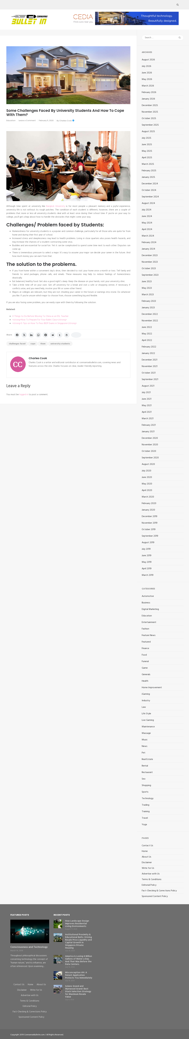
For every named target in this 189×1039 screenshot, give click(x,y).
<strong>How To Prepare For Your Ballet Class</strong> (39, 320)
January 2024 (148, 249)
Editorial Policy (149, 885)
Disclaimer (147, 862)
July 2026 (146, 66)
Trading (145, 805)
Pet (143, 752)
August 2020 (148, 464)
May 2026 (147, 79)
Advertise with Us (151, 874)
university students (60, 343)
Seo (143, 779)
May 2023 (147, 288)
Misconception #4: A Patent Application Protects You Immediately (78, 975)
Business (146, 602)
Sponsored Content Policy (155, 896)
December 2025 (150, 105)
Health (145, 681)
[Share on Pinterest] (45, 335)
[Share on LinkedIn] (31, 335)
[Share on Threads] (67, 335)
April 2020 (147, 490)
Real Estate (147, 759)
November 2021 (149, 366)
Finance (145, 648)
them (42, 343)
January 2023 (148, 307)
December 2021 (149, 360)
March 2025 (148, 164)
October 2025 (149, 118)
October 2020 (149, 451)
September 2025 (150, 125)
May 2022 (147, 333)
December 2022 (150, 314)
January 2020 (148, 510)
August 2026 (148, 59)
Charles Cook (65, 120)
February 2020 (149, 503)
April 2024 (147, 229)
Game (145, 668)
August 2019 (148, 542)
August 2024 (148, 203)
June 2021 (146, 399)
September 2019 (150, 536)
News (144, 746)
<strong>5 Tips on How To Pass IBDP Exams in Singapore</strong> (44, 323)
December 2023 (150, 255)
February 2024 (149, 242)
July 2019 (146, 549)
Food (144, 655)
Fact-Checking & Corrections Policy (159, 891)
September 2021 (150, 379)
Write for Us (148, 868)
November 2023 (150, 262)
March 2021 (147, 418)
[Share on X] (24, 335)
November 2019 (149, 523)
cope (32, 343)
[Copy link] (76, 335)
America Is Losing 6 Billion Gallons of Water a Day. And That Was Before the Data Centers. (78, 960)
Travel (145, 818)
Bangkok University (55, 206)
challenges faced (17, 343)
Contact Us (147, 846)
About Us (146, 857)
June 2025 (147, 144)
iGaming (146, 694)
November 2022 (150, 320)
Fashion (145, 628)
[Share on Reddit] (52, 335)
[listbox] (29, 949)
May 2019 (146, 562)
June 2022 (147, 327)
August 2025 (148, 131)
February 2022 (149, 346)
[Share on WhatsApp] (38, 335)
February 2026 (149, 92)
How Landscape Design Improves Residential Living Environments (77, 923)
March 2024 (148, 236)
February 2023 (149, 301)
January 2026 (148, 99)
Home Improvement (152, 687)
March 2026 (148, 85)
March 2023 (148, 294)
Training (146, 811)
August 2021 (148, 386)
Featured (146, 642)
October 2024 (149, 190)
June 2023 (147, 281)
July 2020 (146, 470)
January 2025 (148, 177)
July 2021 (146, 392)
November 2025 (150, 112)
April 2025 (147, 157)
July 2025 (146, 138)
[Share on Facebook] (17, 335)
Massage (146, 733)
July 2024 (146, 209)
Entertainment (149, 622)
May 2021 (146, 405)
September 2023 (150, 275)
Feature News (148, 635)
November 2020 (150, 444)
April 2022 (147, 340)
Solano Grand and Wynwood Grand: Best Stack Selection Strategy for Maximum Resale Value (78, 991)
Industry (146, 700)
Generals (146, 674)
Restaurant (147, 772)
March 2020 (148, 497)
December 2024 (150, 183)
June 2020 (147, 477)
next (46, 934)
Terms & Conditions (151, 879)
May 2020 (147, 483)
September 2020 (150, 457)
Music (145, 739)
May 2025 (147, 151)
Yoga (144, 824)
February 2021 (149, 425)
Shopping (146, 785)
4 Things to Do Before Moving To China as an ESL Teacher (40, 316)
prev (12, 934)
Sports (145, 792)
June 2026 (147, 72)
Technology (147, 798)
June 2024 (147, 216)
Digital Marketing (150, 609)
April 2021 (146, 412)
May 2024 (147, 222)
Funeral (145, 661)
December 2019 (149, 516)
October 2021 (148, 373)
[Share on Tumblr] (59, 335)
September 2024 (150, 196)
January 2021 (148, 431)
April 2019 (146, 568)
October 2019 (148, 529)
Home (145, 851)
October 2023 (149, 268)
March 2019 (147, 575)
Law (144, 707)
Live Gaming (148, 720)
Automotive (148, 596)
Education (11, 120)
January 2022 (148, 353)
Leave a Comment (27, 120)
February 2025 (149, 170)
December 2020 (150, 438)
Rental (145, 765)
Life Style (146, 713)
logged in (23, 394)
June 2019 (146, 555)
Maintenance (148, 726)
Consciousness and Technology (29, 947)
